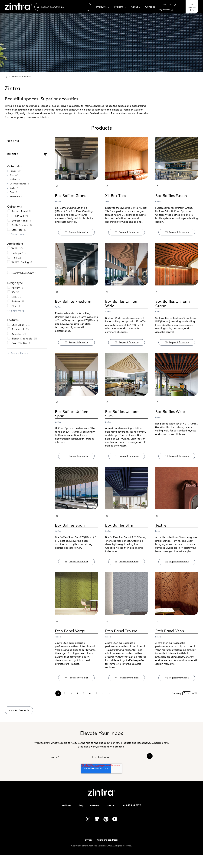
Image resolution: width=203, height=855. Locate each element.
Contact (111, 805)
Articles (66, 805)
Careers (94, 805)
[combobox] (62, 7)
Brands (27, 76)
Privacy (88, 839)
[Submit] (38, 6)
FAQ (81, 805)
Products (16, 76)
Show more (17, 234)
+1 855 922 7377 (166, 4)
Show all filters (19, 353)
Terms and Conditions (107, 839)
